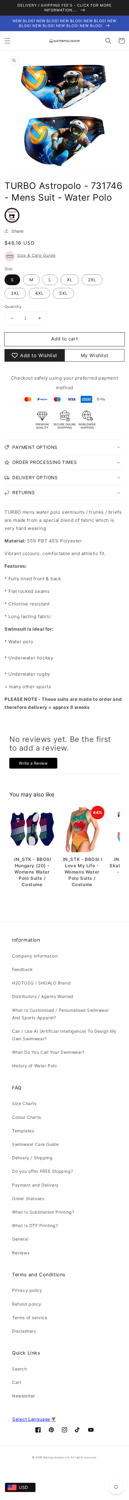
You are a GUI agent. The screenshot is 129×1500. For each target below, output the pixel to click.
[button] (7, 40)
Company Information (35, 955)
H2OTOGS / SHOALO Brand (41, 982)
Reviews (20, 1252)
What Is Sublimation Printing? (43, 1212)
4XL (39, 293)
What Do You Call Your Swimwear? (48, 1052)
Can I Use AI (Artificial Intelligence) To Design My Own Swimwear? (64, 1035)
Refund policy (26, 1304)
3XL (15, 293)
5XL (63, 293)
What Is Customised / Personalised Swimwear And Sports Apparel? (60, 1014)
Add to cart (64, 339)
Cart (16, 1382)
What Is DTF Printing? (35, 1225)
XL (70, 279)
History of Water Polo (34, 1065)
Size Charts (24, 1103)
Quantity (12, 306)
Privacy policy (27, 1290)
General (20, 1239)
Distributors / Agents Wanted (43, 996)
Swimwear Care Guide (35, 1144)
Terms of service (29, 1317)
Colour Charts (26, 1117)
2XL (92, 279)
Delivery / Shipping (32, 1157)
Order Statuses (28, 1198)
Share (17, 231)
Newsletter (23, 1395)
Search (19, 1368)
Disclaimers (24, 1331)
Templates (23, 1130)
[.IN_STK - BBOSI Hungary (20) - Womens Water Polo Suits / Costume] (32, 830)
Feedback (22, 969)
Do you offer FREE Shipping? (42, 1171)
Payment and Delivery (35, 1185)
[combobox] (20, 1487)
